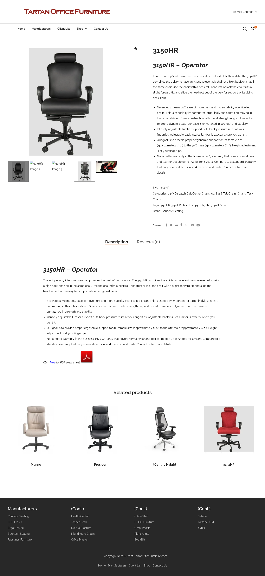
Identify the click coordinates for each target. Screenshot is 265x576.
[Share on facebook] (166, 225)
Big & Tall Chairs (226, 193)
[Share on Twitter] (171, 225)
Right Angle (141, 533)
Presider (100, 464)
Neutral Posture (81, 527)
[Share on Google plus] (187, 225)
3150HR (165, 205)
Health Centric (80, 516)
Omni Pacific (142, 527)
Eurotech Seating (19, 533)
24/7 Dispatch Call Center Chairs (189, 193)
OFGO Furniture (144, 522)
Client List (63, 28)
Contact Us (250, 11)
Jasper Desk (79, 522)
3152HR (229, 464)
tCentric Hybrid (164, 464)
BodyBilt (139, 539)
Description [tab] (116, 241)
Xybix (201, 527)
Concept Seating (172, 211)
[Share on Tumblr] (181, 225)
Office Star (141, 516)
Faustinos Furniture (20, 539)
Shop (80, 28)
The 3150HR (196, 205)
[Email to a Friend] (198, 225)
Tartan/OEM (206, 522)
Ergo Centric (16, 527)
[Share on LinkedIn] (176, 225)
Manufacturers (41, 28)
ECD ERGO (15, 522)
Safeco (202, 516)
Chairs (242, 193)
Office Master (79, 539)
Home (237, 11)
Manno (36, 464)
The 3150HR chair (216, 205)
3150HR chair (179, 205)
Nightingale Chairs (83, 533)
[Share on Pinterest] (192, 225)
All (212, 193)
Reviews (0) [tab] (148, 241)
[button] (135, 48)
